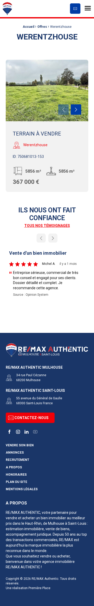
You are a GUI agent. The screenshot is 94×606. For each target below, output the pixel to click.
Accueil (28, 27)
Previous (63, 109)
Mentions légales (22, 489)
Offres (42, 27)
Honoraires (16, 474)
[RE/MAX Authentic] (41, 8)
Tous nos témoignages (47, 226)
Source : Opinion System (30, 295)
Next (76, 109)
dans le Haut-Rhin (27, 523)
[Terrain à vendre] (47, 90)
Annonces (15, 452)
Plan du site (16, 482)
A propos (14, 467)
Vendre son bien (20, 445)
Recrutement (17, 460)
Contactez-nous (31, 418)
